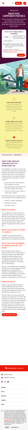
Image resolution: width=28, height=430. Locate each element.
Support (3, 400)
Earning (3, 387)
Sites (2, 404)
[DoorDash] (3, 3)
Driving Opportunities (7, 154)
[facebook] (2, 382)
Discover (3, 396)
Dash (2, 391)
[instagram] (5, 382)
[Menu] (24, 3)
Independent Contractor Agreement (11, 50)
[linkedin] (8, 382)
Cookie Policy (8, 420)
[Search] (13, 3)
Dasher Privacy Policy (12, 52)
